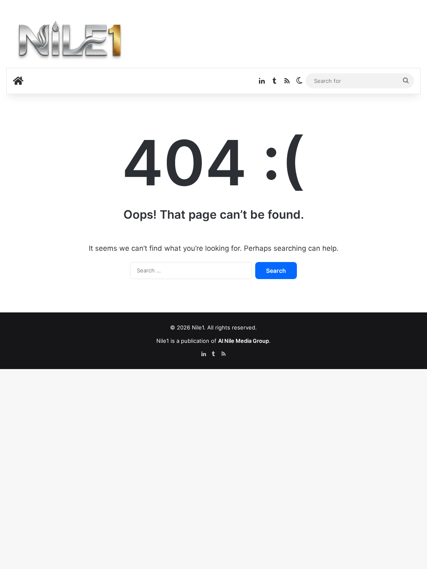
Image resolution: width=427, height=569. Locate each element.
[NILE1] (73, 42)
